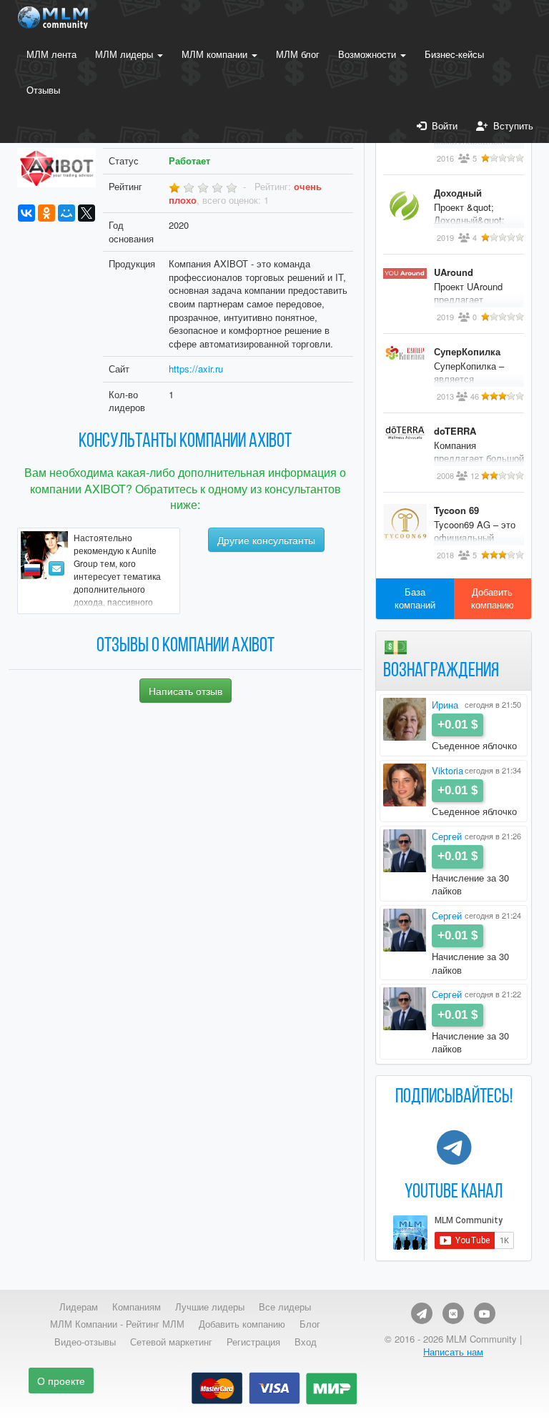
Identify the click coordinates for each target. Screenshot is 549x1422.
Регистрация (253, 1341)
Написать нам (453, 1351)
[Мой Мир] (66, 213)
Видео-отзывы (85, 1341)
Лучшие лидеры (209, 1306)
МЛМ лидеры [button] (125, 54)
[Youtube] (484, 1313)
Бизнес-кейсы (454, 54)
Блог (310, 1324)
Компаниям (136, 1306)
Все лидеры (285, 1306)
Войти (442, 125)
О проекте (61, 1380)
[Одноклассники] (46, 213)
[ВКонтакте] (26, 213)
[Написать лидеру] (56, 568)
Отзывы (43, 90)
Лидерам (78, 1306)
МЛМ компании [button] (216, 54)
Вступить (510, 125)
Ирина (445, 704)
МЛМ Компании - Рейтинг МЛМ (117, 1324)
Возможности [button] (368, 54)
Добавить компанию (492, 598)
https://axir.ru (196, 368)
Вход (306, 1341)
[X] (86, 213)
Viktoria (447, 770)
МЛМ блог (298, 54)
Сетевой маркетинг (171, 1341)
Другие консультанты (266, 540)
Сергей (447, 836)
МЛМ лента (51, 54)
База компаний (415, 598)
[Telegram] (421, 1313)
